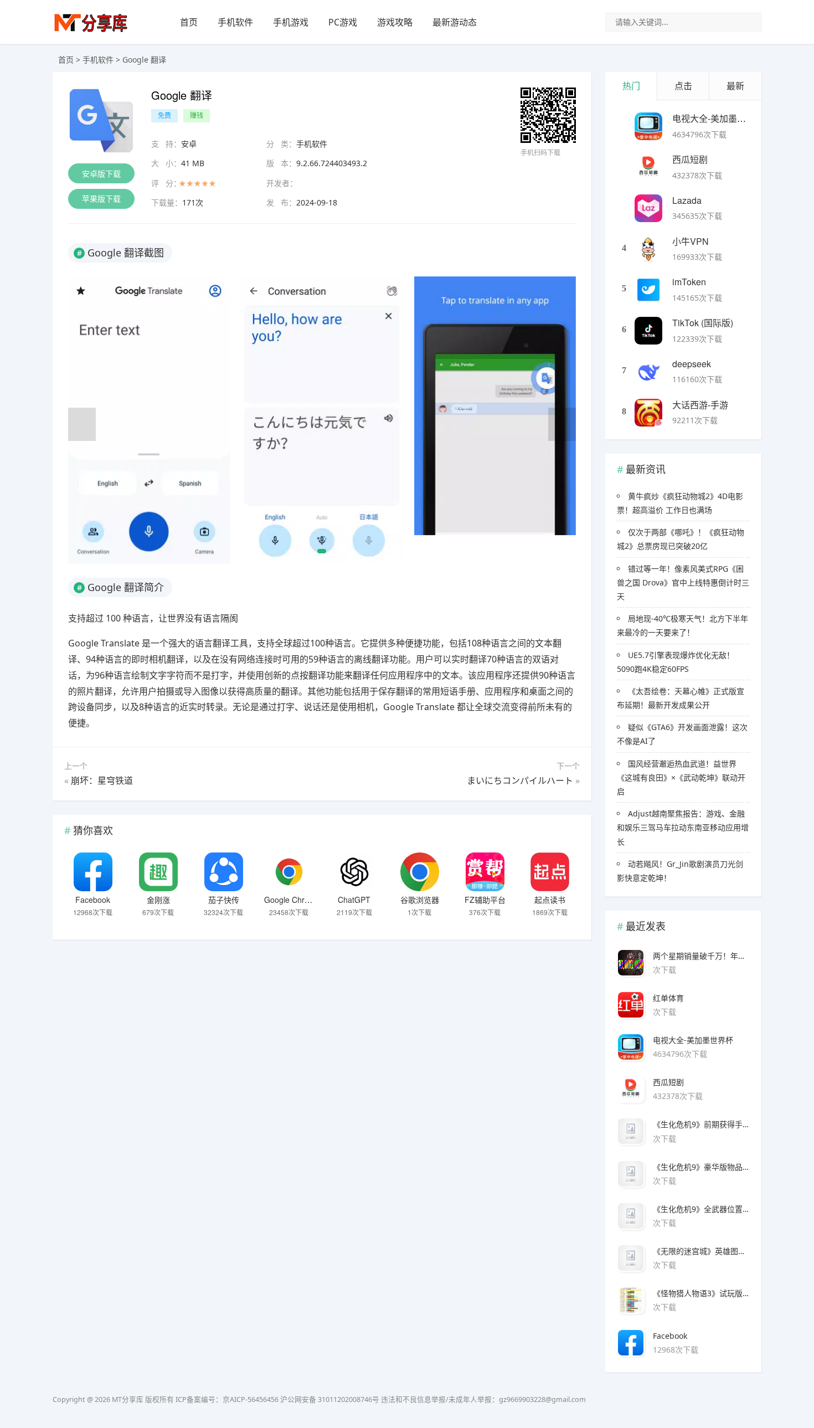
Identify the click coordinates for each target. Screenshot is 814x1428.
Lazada (687, 200)
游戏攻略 (395, 22)
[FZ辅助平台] (485, 871)
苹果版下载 (101, 198)
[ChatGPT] (354, 871)
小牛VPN (690, 241)
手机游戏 (290, 22)
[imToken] (648, 290)
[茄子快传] (223, 871)
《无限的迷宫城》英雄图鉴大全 (701, 1251)
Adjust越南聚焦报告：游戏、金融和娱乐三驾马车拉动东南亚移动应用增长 (683, 827)
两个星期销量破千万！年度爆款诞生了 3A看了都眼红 (701, 956)
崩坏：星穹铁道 (102, 780)
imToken (689, 281)
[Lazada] (648, 208)
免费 (164, 115)
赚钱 (196, 115)
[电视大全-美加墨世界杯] (648, 126)
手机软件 (235, 22)
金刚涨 (158, 899)
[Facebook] (93, 871)
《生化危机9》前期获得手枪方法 (701, 1124)
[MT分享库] (91, 30)
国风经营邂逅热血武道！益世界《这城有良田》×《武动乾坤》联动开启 (681, 777)
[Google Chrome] (289, 871)
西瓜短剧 (690, 159)
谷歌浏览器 (419, 899)
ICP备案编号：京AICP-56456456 (227, 1399)
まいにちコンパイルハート (520, 780)
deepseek (691, 363)
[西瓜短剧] (648, 167)
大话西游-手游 (700, 404)
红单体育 (668, 998)
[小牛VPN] (648, 249)
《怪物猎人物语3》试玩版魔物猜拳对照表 (701, 1293)
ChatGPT (354, 899)
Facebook (92, 899)
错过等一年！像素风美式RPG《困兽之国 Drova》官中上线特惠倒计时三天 (683, 582)
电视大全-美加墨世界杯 (718, 118)
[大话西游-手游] (648, 413)
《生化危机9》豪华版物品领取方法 (701, 1167)
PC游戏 (342, 22)
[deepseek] (648, 372)
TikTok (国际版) (702, 322)
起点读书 (549, 899)
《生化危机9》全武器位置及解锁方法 (701, 1209)
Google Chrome (292, 899)
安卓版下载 (101, 173)
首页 (189, 22)
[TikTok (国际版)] (648, 331)
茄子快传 (223, 899)
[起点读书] (550, 871)
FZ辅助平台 (485, 899)
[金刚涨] (158, 871)
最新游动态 (454, 22)
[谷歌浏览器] (419, 871)
